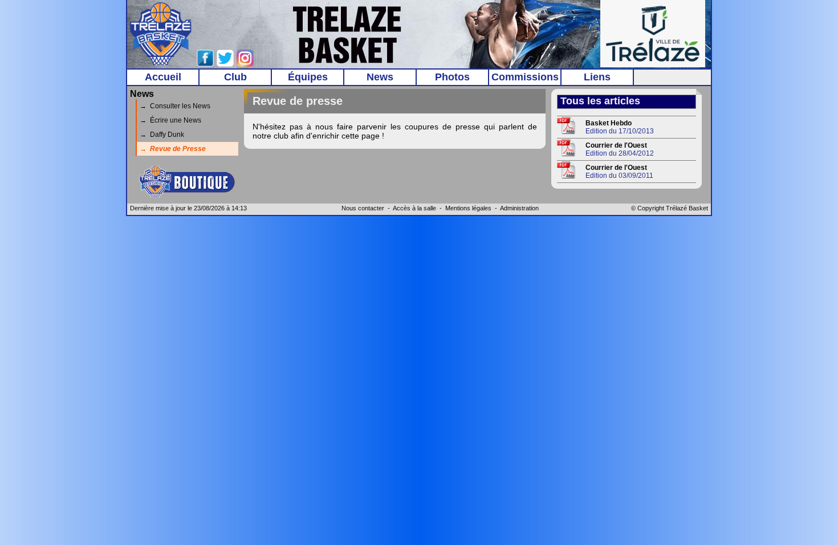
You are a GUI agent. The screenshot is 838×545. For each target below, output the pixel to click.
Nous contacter (362, 208)
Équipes (308, 77)
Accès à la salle (414, 208)
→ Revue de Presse (173, 149)
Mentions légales (468, 208)
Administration (519, 208)
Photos (452, 77)
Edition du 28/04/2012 (619, 149)
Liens (597, 77)
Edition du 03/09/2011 (619, 172)
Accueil (163, 77)
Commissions (525, 77)
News (380, 77)
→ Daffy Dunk (162, 135)
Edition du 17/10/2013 (619, 127)
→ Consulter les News (175, 106)
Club (235, 77)
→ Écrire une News (170, 120)
